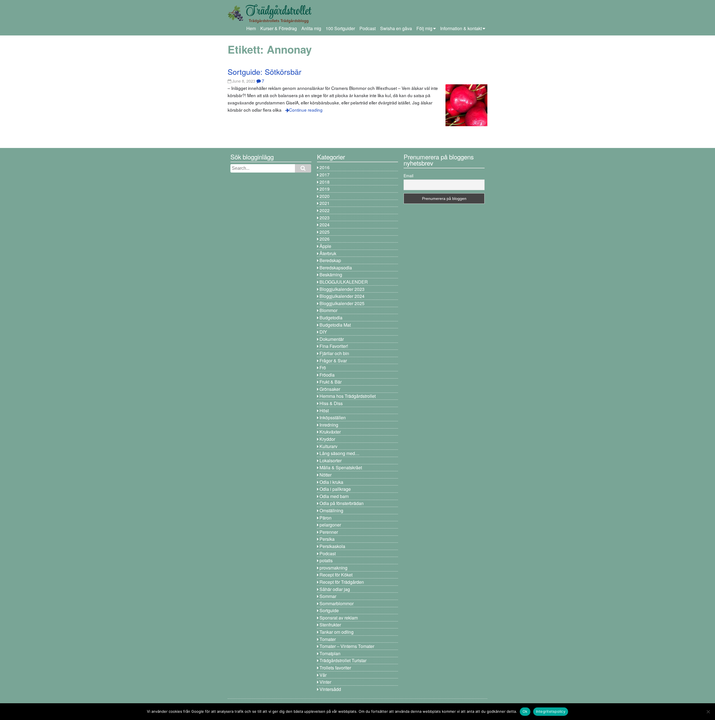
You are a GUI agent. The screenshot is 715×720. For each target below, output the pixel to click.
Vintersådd (330, 689)
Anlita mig (311, 28)
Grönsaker (330, 389)
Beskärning (331, 274)
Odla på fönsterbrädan (342, 503)
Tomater (328, 639)
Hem (251, 28)
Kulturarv (328, 446)
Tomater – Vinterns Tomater (347, 646)
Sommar (328, 596)
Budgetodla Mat (335, 325)
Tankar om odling (337, 632)
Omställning (331, 510)
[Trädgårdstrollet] (269, 21)
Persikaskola (332, 546)
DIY (323, 332)
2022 (325, 210)
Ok (525, 711)
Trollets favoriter (335, 667)
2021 (325, 203)
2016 (325, 167)
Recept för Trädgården (342, 582)
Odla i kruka (331, 482)
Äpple (325, 246)
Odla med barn (334, 496)
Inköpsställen (333, 417)
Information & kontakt (461, 28)
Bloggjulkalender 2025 (342, 303)
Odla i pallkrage (335, 489)
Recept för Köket (336, 574)
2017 (325, 174)
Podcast (367, 28)
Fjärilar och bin (334, 353)
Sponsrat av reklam (339, 617)
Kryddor (327, 439)
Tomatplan (330, 653)
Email (408, 175)
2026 (325, 239)
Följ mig (424, 28)
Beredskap (330, 260)
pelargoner (330, 525)
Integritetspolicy (550, 711)
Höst (324, 410)
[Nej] (708, 711)
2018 (325, 182)
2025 (325, 232)
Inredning (329, 425)
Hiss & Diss (331, 403)
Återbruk (328, 253)
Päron (326, 518)
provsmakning (333, 567)
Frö (323, 367)
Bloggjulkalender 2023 (342, 289)
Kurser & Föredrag (278, 28)
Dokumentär (332, 339)
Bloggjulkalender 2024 (342, 296)
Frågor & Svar (333, 360)
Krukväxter (330, 432)
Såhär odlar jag (335, 589)
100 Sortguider (340, 28)
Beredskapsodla (336, 267)
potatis (326, 560)
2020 (325, 196)
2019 (325, 189)
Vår (323, 675)
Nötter (326, 475)
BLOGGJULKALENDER (344, 282)
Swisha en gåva (396, 28)
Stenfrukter (330, 624)
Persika (327, 539)
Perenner (329, 532)
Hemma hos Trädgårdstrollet (348, 396)
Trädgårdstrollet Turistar (343, 660)
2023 (325, 217)
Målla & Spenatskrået (341, 467)
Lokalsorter (331, 460)
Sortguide (329, 610)
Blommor (328, 310)
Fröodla (327, 375)
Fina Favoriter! (334, 346)
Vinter (325, 682)
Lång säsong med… (339, 453)
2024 (325, 224)
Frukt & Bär (331, 382)
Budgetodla (331, 317)
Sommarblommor (337, 603)
